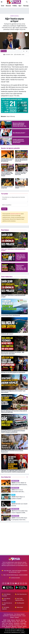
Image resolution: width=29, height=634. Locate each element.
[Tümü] (27, 477)
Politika (15, 6)
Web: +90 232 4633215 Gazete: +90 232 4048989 (15, 575)
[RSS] (26, 583)
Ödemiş (24, 626)
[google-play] (21, 588)
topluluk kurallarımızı (15, 213)
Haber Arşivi (20, 607)
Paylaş (4, 51)
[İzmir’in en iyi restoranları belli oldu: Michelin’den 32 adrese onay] (21, 154)
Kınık (25, 625)
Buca (18, 621)
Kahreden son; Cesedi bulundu (19, 504)
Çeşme (22, 621)
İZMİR (4, 620)
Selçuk (12, 628)
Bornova (14, 621)
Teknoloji (25, 6)
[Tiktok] (18, 583)
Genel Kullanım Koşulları (16, 615)
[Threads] (21, 583)
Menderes (8, 626)
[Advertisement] (14, 538)
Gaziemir (11, 623)
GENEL (13, 494)
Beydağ (9, 621)
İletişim (12, 617)
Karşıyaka (10, 625)
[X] (6, 583)
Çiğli (25, 621)
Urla (23, 628)
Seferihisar (7, 628)
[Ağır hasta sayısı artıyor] (14, 40)
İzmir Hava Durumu (22, 594)
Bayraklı (23, 620)
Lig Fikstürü (6, 615)
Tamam (22, 632)
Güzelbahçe (17, 623)
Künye (23, 615)
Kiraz (22, 625)
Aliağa (8, 620)
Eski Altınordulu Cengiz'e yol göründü (7, 187)
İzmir (2, 6)
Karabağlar (23, 623)
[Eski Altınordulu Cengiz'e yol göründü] (7, 182)
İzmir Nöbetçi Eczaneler (6, 595)
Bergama (4, 621)
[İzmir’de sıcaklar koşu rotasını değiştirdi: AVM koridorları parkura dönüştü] (7, 167)
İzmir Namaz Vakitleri (6, 599)
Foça (6, 623)
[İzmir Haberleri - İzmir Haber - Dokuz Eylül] (14, 2)
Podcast (17, 617)
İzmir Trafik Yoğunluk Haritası (19, 599)
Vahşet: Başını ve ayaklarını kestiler (18, 497)
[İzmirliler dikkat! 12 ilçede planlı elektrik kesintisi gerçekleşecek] (7, 154)
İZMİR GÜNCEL (14, 16)
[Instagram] (11, 583)
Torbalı (19, 628)
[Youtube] (16, 583)
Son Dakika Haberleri (5, 608)
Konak (3, 626)
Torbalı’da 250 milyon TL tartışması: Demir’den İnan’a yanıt (21, 173)
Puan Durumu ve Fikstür (7, 603)
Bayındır (18, 620)
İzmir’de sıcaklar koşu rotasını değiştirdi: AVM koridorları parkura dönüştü (7, 174)
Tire (16, 628)
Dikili (3, 623)
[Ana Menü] (1, 2)
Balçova (13, 620)
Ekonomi (8, 6)
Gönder (4, 209)
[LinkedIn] (13, 583)
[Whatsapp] (23, 583)
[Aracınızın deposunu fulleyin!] (21, 182)
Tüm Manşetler (20, 603)
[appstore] (8, 588)
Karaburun (4, 625)
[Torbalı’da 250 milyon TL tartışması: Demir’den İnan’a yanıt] (21, 167)
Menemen (14, 626)
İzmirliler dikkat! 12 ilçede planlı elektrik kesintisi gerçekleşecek (7, 160)
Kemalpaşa (17, 625)
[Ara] (26, 2)
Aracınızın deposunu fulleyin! (20, 187)
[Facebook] (3, 583)
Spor (20, 6)
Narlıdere (19, 626)
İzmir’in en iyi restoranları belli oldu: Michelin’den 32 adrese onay (21, 160)
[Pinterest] (8, 583)
